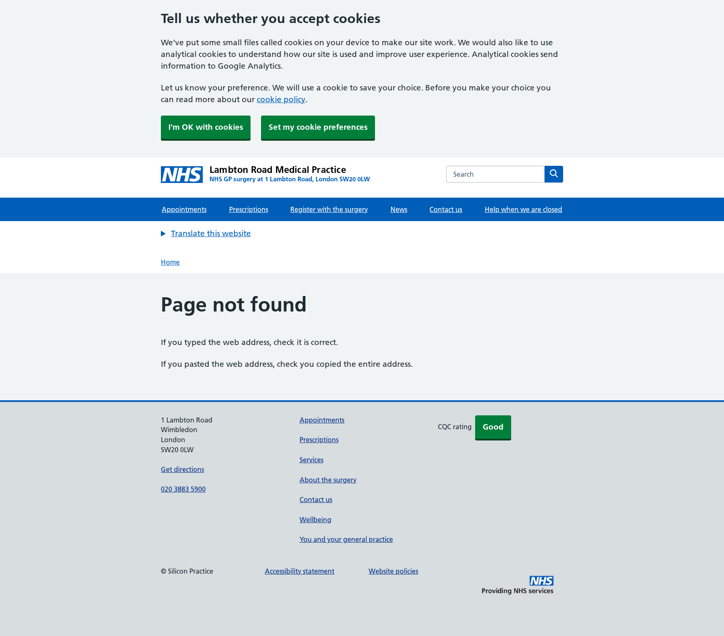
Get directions (182, 469)
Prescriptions (248, 209)
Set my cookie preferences (318, 127)
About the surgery (328, 480)
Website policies (393, 571)
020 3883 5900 (183, 489)
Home (170, 262)
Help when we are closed (523, 209)
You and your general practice (346, 539)
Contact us (445, 209)
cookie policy (281, 99)
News (398, 209)
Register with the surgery (329, 209)
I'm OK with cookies (205, 127)
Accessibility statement (299, 571)
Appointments (184, 209)
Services (311, 460)
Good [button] (493, 427)
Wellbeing (315, 519)
